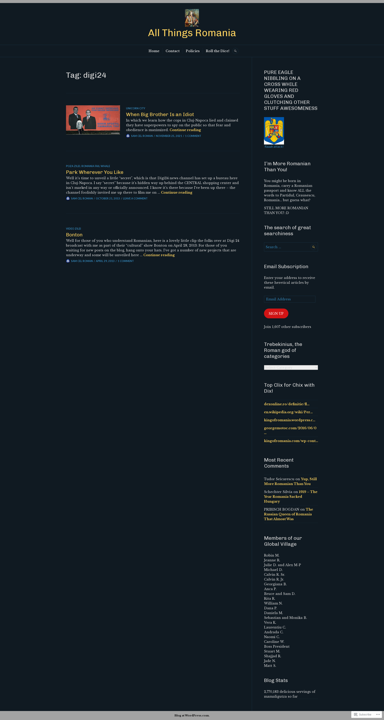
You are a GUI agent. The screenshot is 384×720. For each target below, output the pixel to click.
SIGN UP (276, 314)
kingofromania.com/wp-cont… (291, 441)
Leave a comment (135, 198)
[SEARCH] (235, 51)
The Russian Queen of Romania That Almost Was (288, 514)
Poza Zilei (73, 166)
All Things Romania (192, 33)
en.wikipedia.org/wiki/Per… (288, 412)
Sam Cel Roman (142, 135)
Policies (193, 51)
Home (154, 51)
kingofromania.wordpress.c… (289, 420)
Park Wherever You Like (94, 172)
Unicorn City (135, 108)
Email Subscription (286, 266)
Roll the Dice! (217, 51)
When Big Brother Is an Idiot (160, 114)
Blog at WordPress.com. (192, 715)
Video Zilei (73, 228)
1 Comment (193, 135)
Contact (173, 51)
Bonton (74, 235)
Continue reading (185, 130)
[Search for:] (291, 247)
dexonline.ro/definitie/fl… (286, 404)
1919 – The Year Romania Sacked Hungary (290, 496)
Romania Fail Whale (95, 166)
